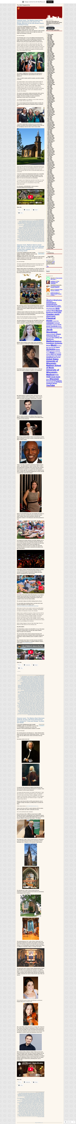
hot (43, 231)
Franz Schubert (49, 327)
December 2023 (51, 69)
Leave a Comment (41, 253)
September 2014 (51, 180)
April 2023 (50, 77)
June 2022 (50, 85)
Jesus (19, 1109)
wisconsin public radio (33, 714)
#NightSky (32, 686)
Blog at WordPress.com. (39, 1122)
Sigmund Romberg (25, 709)
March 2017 (50, 147)
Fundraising (38, 698)
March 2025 (50, 52)
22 (52, 262)
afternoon (41, 227)
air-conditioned (24, 228)
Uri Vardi (33, 1115)
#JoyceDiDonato (27, 1098)
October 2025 (51, 45)
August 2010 (50, 235)
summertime (22, 238)
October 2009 (51, 246)
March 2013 (50, 200)
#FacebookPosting (41, 222)
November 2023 (51, 70)
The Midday (33, 1113)
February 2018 (51, 135)
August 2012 (50, 208)
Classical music (36, 229)
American (28, 228)
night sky (38, 705)
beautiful (32, 693)
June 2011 (50, 224)
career (23, 229)
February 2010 (51, 241)
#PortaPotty (38, 687)
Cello (27, 229)
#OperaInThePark (41, 686)
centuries (23, 694)
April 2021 (50, 93)
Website (47, 379)
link (41, 233)
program (48, 354)
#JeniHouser (33, 682)
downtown (36, 1106)
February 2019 (51, 122)
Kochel (31, 233)
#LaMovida (23, 683)
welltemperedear (54, 292)
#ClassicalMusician (22, 222)
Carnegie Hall (39, 1104)
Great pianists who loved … (56, 278)
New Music (59, 345)
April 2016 (50, 159)
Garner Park (25, 699)
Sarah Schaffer (20, 237)
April (39, 692)
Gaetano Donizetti (20, 699)
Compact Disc (56, 321)
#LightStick (42, 683)
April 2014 (50, 186)
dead (41, 696)
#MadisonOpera (20, 685)
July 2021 (50, 90)
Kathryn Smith (31, 701)
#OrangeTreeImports (20, 1100)
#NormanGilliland (36, 1099)
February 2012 (51, 215)
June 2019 (50, 117)
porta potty (24, 707)
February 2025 (51, 53)
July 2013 (50, 196)
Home (23, 1108)
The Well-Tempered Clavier (39, 1113)
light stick (31, 702)
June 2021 (50, 91)
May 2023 (50, 76)
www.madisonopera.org (27, 642)
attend (23, 693)
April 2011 (50, 226)
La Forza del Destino (37, 701)
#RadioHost (24, 1101)
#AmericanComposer (30, 220)
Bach (40, 1103)
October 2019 (51, 113)
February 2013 (51, 201)
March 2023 (50, 78)
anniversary (34, 1103)
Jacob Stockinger (36, 232)
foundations (23, 698)
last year (33, 233)
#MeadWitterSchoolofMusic (51, 305)
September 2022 (51, 84)
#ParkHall (25, 1100)
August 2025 (50, 46)
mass (25, 1110)
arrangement (40, 228)
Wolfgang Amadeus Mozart (54, 382)
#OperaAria (36, 686)
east (43, 1106)
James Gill (25, 700)
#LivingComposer (41, 223)
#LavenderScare (28, 683)
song (40, 709)
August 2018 (50, 128)
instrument (36, 1108)
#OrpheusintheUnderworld (27, 687)
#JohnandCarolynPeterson (40, 682)
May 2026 (50, 37)
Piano (52, 353)
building (19, 229)
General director (30, 699)
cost (36, 230)
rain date (38, 707)
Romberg (25, 708)
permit (28, 706)
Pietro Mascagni (39, 706)
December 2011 (51, 217)
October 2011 (50, 219)
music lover (42, 234)
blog (23, 1104)
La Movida (42, 701)
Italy (32, 232)
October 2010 (51, 232)
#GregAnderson (25, 681)
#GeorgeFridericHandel (27, 1095)
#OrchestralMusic (41, 224)
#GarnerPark (26, 680)
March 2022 (50, 88)
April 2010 (50, 239)
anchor (26, 692)
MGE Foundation (26, 704)
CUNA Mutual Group (26, 696)
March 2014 (50, 187)
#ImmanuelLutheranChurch (28, 1097)
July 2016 (50, 156)
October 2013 (51, 193)
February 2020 (51, 108)
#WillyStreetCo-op (35, 1102)
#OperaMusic (20, 687)
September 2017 (51, 141)
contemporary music (32, 230)
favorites (33, 697)
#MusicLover (36, 224)
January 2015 (51, 176)
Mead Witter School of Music (39, 1110)
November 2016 (51, 152)
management (30, 234)
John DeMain (42, 700)
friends (22, 231)
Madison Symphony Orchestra (27, 703)
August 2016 (50, 155)
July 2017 (50, 143)
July (27, 701)
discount (28, 1106)
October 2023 (51, 71)
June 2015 (50, 170)
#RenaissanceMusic (30, 1101)
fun (35, 698)
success (37, 237)
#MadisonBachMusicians (40, 1098)
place (26, 236)
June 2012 (50, 210)
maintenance (25, 234)
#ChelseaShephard (41, 1093)
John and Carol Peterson (35, 700)
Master (33, 1110)
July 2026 (50, 35)
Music (39, 234)
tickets (21, 712)
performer (19, 236)
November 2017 (51, 138)
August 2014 (50, 182)
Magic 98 (34, 703)
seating (37, 708)
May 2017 (50, 145)
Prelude (29, 236)
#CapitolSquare (25, 1093)
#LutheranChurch (33, 1098)
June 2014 (50, 184)
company (28, 695)
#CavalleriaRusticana (36, 677)
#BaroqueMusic (41, 220)
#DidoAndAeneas (30, 1094)
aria (36, 1103)
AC (33, 227)
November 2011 (51, 218)
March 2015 (50, 174)
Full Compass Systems (31, 698)
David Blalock (37, 696)
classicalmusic (41, 229)
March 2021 (50, 94)
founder (33, 1107)
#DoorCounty (36, 1094)
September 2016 (51, 154)
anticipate (36, 692)
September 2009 (51, 247)
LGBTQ (29, 702)
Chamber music (31, 229)
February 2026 (51, 41)
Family (31, 697)
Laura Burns (37, 233)
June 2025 (50, 49)
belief (34, 693)
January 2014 (51, 189)
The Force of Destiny (34, 711)
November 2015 (51, 165)
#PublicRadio (42, 1100)
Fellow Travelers (41, 697)
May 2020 (50, 105)
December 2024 (51, 55)
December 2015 (51, 164)
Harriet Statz (35, 231)
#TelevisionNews (20, 689)
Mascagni (42, 703)
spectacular (20, 710)
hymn (24, 232)
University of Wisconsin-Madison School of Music (36, 712)
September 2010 (51, 234)
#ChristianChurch (25, 1094)
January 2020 (51, 109)
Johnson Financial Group (23, 701)
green (28, 231)
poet (43, 706)
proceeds (40, 236)
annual (32, 228)
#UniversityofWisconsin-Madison (53, 306)
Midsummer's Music (21, 1111)
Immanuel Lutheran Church (30, 1108)
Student (34, 237)
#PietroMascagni (33, 687)
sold (34, 709)
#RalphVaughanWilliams (40, 225)
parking (22, 706)
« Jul (47, 266)
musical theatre (21, 705)
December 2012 (51, 204)
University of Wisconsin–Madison (23, 713)
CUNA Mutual (20, 696)
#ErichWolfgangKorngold (23, 679)
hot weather (21, 232)
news (34, 705)
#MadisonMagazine (41, 684)
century (26, 694)
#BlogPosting (24, 221)
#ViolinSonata (23, 1102)
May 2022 (50, 86)
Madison (38, 702)
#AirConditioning (24, 220)
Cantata (30, 1104)
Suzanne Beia (26, 238)
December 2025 (51, 43)
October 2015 (51, 166)
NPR (54, 347)
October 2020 (51, 100)
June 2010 (50, 237)
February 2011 (51, 228)
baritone (29, 693)
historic (41, 231)
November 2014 (51, 178)
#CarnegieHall (30, 1093)
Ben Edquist (38, 693)
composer (23, 230)
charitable (31, 694)
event (28, 697)
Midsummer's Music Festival (28, 1111)
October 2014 (51, 179)
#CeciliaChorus (35, 1093)
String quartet (31, 237)
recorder (24, 1113)
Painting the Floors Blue (37, 235)
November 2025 (51, 44)
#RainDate (42, 687)
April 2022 (50, 87)
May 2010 (50, 238)
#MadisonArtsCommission (25, 684)
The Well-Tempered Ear (23, 5)
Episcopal (20, 1107)
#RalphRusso (34, 225)
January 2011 (50, 229)
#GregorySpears (30, 681)
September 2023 (51, 72)
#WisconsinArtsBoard (21, 691)
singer (55, 354)
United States (28, 239)
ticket (34, 238)
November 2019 (51, 112)
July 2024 (50, 61)
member (22, 704)
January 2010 (51, 242)
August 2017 (50, 142)
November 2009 (51, 245)
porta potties (20, 707)
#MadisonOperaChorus (27, 685)
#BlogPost (20, 221)
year (40, 1116)
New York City (49, 347)
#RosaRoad (36, 688)
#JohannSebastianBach (20, 1098)
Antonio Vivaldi (35, 228)
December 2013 (51, 190)
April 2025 (50, 51)
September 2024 (51, 59)
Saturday (31, 708)
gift (33, 699)
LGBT (26, 702)
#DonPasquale (41, 678)
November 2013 (51, 191)
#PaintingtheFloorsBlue (22, 225)
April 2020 (50, 106)
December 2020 (51, 97)
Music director (38, 1111)
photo (33, 706)
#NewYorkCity (31, 1099)
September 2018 (51, 127)
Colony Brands (20, 695)
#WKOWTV (34, 691)
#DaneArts (32, 678)
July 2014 (50, 183)
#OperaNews (42, 1099)
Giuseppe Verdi (37, 699)
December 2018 (51, 124)
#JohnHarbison (20, 223)
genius (38, 1107)
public (43, 236)
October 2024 (51, 57)
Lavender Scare (22, 702)
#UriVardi (18, 1102)
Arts (43, 228)
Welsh (23, 240)
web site (42, 1115)
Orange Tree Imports (40, 1112)
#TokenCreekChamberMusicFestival (28, 226)
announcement (29, 692)
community (20, 230)
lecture (39, 1109)
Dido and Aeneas (24, 1106)
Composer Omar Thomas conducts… (55, 287)
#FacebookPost (35, 222)
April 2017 (50, 146)
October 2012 (51, 206)
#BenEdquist (42, 676)
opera (32, 1112)
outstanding (31, 235)
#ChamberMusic (41, 221)
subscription (39, 710)
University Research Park (33, 713)
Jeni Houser (29, 700)
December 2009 (51, 244)
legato (41, 1109)
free (26, 698)
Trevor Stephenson (23, 1114)
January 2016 (51, 163)
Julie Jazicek (27, 233)
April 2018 (50, 133)
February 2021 (51, 95)
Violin (36, 1115)
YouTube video (42, 241)
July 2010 (50, 236)
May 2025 (50, 50)
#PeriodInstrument (30, 1100)
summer (42, 237)
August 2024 (50, 60)
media (20, 704)
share (24, 237)
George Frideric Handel (57, 327)
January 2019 (51, 123)
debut (43, 696)
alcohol (23, 692)
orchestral (22, 235)
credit (41, 230)
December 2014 (51, 177)
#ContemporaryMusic (29, 222)
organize (28, 235)
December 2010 (51, 230)
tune (20, 239)
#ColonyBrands (23, 678)
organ (25, 235)
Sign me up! (50, 28)
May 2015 (50, 172)
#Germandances (33, 1095)
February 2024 (51, 66)
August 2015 (50, 168)
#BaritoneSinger (37, 676)
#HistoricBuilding (36, 681)
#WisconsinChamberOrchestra (39, 226)
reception (20, 1113)
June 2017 (50, 144)
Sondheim (37, 709)
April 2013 (50, 199)
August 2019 (50, 115)
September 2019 (51, 114)
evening (26, 697)
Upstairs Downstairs (41, 713)
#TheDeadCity (36, 689)
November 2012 (51, 205)
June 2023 (50, 75)
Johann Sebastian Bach (24, 1109)
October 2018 (51, 126)
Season (34, 708)
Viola (57, 375)
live (43, 1109)
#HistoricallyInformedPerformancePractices (31, 1096)
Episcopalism (24, 1107)
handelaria (53, 281)
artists (43, 692)
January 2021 (51, 96)
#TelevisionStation (26, 689)
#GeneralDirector (31, 680)
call (20, 229)
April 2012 (50, 213)
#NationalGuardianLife (27, 686)
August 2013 (50, 195)
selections (40, 708)
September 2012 (51, 207)
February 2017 (51, 148)
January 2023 (51, 81)
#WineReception (41, 1102)
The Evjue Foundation (26, 711)
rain (36, 707)
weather (20, 240)
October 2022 (51, 83)
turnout (23, 239)
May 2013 (50, 198)
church (26, 1105)
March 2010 (50, 240)
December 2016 (51, 150)
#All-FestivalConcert (31, 676)
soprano (42, 709)
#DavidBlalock (37, 678)
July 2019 (50, 116)
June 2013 (50, 197)
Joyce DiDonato (30, 1109)
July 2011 (50, 223)
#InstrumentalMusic (36, 1097)
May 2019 (50, 118)
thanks (31, 238)
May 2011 (50, 225)
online (29, 1112)
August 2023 (50, 73)
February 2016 (51, 162)
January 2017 (51, 149)
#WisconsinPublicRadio (28, 691)
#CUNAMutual (28, 678)
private (32, 236)
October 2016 (51, 153)
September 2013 (51, 194)
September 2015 (51, 167)
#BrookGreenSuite (35, 221)
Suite (40, 237)
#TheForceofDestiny (34, 690)
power (29, 707)
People (43, 235)
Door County (32, 1106)
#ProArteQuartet (28, 225)
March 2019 (50, 121)
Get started (50, 1)
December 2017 (51, 137)
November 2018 (51, 125)
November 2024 (51, 56)
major (39, 703)
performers (23, 236)
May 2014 (50, 185)
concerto (49, 324)
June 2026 (50, 36)
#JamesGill (29, 682)
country (38, 230)
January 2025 (51, 54)
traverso (18, 1114)
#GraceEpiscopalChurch (40, 1095)
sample (28, 708)
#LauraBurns (30, 223)
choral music (35, 694)
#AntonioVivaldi (36, 220)
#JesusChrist (42, 1097)
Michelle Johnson (32, 704)
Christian (19, 1105)
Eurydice (23, 697)
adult (39, 227)
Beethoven (50, 312)
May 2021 (50, 92)
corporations (42, 695)
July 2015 (50, 169)
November (42, 705)
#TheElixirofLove (41, 689)
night (36, 705)
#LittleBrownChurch (35, 223)
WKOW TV (39, 714)
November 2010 (51, 231)
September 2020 (51, 101)
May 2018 (50, 132)
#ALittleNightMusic (25, 676)
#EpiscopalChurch (41, 1094)
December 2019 (51, 111)
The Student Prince (41, 711)
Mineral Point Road (39, 704)
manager (33, 234)
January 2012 (51, 216)
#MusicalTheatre (20, 686)
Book (25, 1104)
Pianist (47, 352)
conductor (38, 695)
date (34, 696)
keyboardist (35, 1109)
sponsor (27, 237)
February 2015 (51, 175)
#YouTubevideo (30, 227)
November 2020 (51, 98)
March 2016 (50, 160)
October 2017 (51, 139)
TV (22, 712)
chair (28, 694)
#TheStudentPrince (41, 690)
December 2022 (51, 82)
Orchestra (19, 235)
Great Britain (25, 231)
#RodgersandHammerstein (29, 688)
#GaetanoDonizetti (21, 680)
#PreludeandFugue (36, 1100)
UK (24, 239)
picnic (36, 706)
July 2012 (50, 209)
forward (20, 698)
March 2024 (50, 65)
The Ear (58, 357)
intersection (27, 232)
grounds (31, 231)
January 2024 (51, 67)
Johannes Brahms (50, 334)
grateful (41, 699)
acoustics (36, 227)
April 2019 (50, 119)
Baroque (42, 1103)
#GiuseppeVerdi (41, 680)
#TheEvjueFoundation (27, 690)
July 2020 (50, 103)
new (32, 705)
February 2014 (51, 188)
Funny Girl (42, 698)
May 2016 (50, 158)
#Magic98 (42, 685)
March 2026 (50, 40)
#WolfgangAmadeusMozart (23, 227)
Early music (40, 1106)
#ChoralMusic (42, 677)
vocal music (39, 1115)
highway (38, 231)
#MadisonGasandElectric (33, 684)
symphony (50, 357)
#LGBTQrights (33, 683)
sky (33, 709)
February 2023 (51, 80)
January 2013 (51, 203)
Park (19, 706)
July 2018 (50, 129)
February (37, 697)
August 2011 (50, 221)
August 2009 (50, 248)
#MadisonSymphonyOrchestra (29, 224)
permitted (30, 706)
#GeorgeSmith (36, 680)
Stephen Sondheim (30, 710)
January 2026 (51, 42)
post (27, 707)
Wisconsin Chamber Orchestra (33, 240)
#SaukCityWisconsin (36, 1101)
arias (40, 692)
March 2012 (50, 214)
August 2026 (50, 34)
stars (26, 710)
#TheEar (59, 305)
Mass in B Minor (29, 1110)
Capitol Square (34, 1104)
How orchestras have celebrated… (55, 282)
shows (21, 709)
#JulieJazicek (25, 223)
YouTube (37, 241)
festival (19, 231)
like (40, 233)
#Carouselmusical (29, 677)
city (38, 694)
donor (43, 230)
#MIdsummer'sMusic (25, 1099)
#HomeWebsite (41, 681)
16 (54, 261)
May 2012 (50, 211)
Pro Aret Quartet (35, 236)
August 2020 (50, 102)
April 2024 (50, 64)
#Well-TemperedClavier (28, 1102)
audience (25, 693)
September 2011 (51, 220)
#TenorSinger (31, 689)
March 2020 (50, 107)
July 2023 (50, 74)
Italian (31, 232)
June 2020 (50, 104)
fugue (35, 1107)
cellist (25, 229)
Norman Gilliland (25, 1112)
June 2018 (50, 131)
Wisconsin (26, 240)
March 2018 (50, 134)
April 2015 (50, 173)
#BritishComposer (29, 221)
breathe (28, 1104)
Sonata (27, 1113)
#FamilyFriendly (41, 679)
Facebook (28, 1107)
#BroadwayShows (23, 677)
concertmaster (41, 1105)
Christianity (23, 1105)
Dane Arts (31, 696)
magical (37, 703)
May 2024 (50, 63)
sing (29, 709)
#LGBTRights (38, 683)
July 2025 (50, 47)
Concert (27, 230)
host (24, 1108)
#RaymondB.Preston (21, 688)
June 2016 (50, 157)
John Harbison (22, 233)
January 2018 (51, 136)
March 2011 (50, 227)
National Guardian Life (27, 705)
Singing (31, 709)
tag (29, 238)
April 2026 (50, 39)
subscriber (35, 710)
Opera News (35, 1112)
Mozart (36, 234)
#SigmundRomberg (41, 688)
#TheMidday (42, 1101)
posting (59, 352)
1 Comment (42, 27)
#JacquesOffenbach (24, 682)
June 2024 (50, 62)
